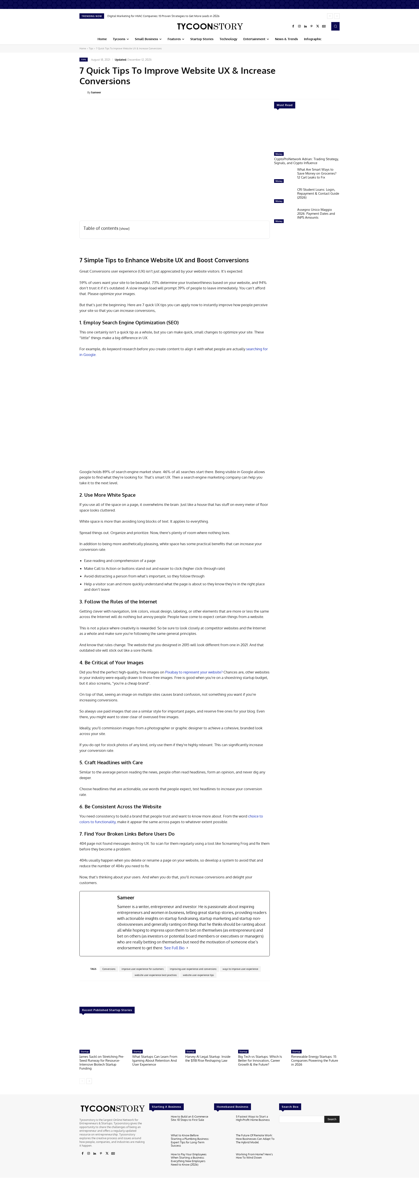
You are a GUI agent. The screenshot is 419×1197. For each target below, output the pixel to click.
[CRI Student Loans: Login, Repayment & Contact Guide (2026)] (284, 196)
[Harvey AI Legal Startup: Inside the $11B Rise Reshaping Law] (209, 1033)
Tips (91, 48)
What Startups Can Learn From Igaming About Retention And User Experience (154, 1060)
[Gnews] (324, 26)
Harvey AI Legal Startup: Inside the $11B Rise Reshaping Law (207, 1058)
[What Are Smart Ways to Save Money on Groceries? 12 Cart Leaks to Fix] (284, 176)
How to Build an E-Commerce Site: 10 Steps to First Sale (189, 1118)
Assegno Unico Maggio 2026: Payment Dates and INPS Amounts (316, 214)
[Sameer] (83, 92)
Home (82, 48)
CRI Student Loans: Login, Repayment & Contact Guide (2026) (318, 193)
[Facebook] (293, 26)
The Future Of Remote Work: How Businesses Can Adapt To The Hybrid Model (255, 1138)
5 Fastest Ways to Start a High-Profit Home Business (253, 1118)
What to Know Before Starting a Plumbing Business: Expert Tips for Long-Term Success (190, 1140)
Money (278, 153)
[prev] (330, 16)
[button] (335, 26)
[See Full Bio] (187, 948)
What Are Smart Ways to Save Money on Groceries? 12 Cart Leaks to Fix (316, 173)
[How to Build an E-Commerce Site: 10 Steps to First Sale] (158, 1123)
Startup (85, 1051)
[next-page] (89, 1081)
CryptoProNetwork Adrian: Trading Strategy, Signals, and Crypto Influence (306, 161)
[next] (337, 16)
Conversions (108, 968)
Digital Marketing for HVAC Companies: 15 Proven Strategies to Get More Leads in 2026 (163, 16)
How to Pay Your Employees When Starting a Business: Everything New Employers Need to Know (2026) (188, 1159)
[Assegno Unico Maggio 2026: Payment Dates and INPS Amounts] (284, 216)
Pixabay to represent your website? (194, 672)
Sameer (96, 92)
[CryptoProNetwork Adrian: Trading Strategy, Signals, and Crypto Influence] (307, 132)
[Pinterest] (312, 26)
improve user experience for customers (143, 968)
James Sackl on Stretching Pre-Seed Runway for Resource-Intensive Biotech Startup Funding (101, 1062)
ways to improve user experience (240, 968)
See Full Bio (174, 947)
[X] (318, 26)
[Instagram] (299, 26)
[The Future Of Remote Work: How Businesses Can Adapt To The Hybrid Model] (223, 1142)
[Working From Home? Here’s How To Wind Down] (223, 1161)
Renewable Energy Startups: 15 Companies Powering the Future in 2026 (314, 1060)
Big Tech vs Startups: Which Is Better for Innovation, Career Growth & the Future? (260, 1060)
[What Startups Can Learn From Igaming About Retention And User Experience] (156, 1033)
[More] (342, 92)
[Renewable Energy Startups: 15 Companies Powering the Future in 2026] (315, 1033)
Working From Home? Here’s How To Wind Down (254, 1155)
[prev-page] (82, 1081)
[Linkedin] (305, 26)
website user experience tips (198, 975)
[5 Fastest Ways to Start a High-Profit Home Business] (223, 1123)
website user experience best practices (156, 975)
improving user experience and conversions (193, 968)
